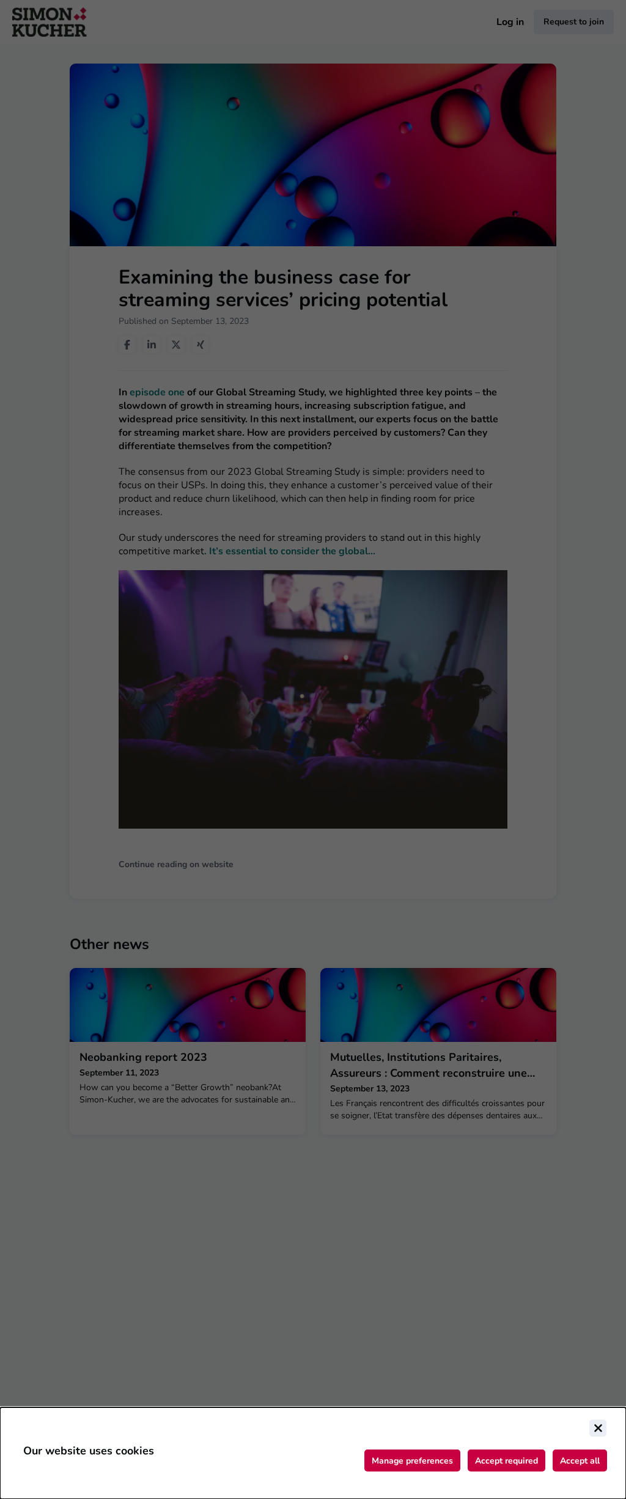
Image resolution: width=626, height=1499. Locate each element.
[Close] (597, 1428)
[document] (313, 1453)
